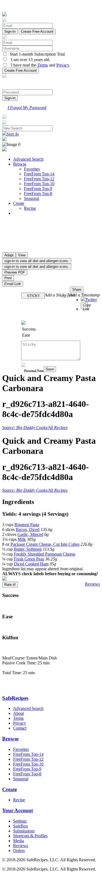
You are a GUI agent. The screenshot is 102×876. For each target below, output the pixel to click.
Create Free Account (37, 31)
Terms (42, 65)
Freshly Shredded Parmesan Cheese (44, 554)
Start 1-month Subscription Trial (36, 54)
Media (18, 840)
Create (18, 203)
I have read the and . (39, 65)
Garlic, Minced (30, 534)
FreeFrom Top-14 (39, 174)
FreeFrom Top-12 (39, 178)
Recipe (30, 208)
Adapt (9, 255)
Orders (19, 850)
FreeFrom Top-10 (39, 183)
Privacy (62, 65)
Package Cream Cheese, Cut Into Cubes (45, 544)
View (22, 255)
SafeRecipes (15, 698)
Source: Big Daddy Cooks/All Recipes (34, 427)
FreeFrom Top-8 (38, 193)
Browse (19, 164)
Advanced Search (28, 159)
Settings (20, 821)
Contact (19, 728)
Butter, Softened (28, 549)
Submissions (24, 831)
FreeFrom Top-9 (38, 188)
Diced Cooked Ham (31, 564)
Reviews (92, 584)
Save (50, 369)
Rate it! (10, 585)
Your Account (17, 810)
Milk (22, 539)
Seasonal (31, 198)
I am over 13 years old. (29, 59)
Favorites (32, 169)
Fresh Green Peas (29, 559)
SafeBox (20, 826)
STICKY (33, 296)
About (18, 713)
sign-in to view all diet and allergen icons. (36, 261)
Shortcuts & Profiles (30, 835)
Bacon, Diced (27, 529)
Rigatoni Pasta (26, 524)
